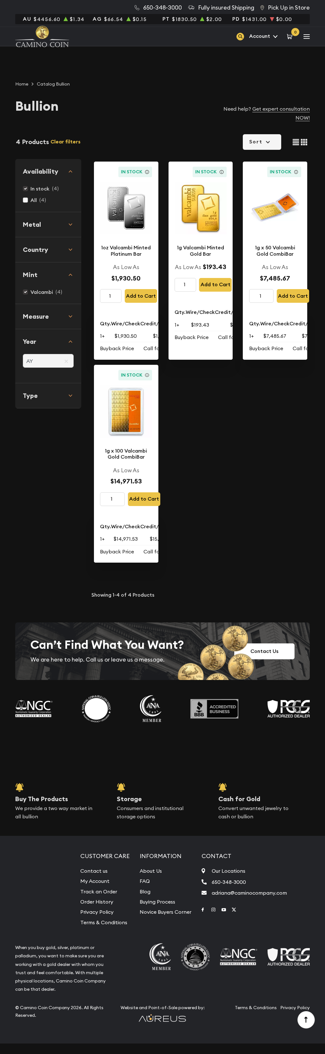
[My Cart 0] (290, 36)
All (33, 200)
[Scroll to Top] (306, 1020)
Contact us (94, 871)
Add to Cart (141, 296)
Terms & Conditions (103, 922)
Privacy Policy (97, 912)
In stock (40, 188)
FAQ (145, 881)
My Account (94, 881)
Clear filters (65, 141)
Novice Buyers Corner (165, 912)
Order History (96, 901)
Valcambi (41, 292)
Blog (145, 891)
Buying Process (157, 901)
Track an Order (98, 891)
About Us (151, 871)
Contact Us (264, 651)
